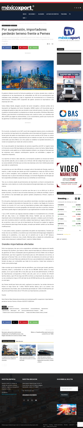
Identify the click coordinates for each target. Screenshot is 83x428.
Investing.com (66, 234)
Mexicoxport (13, 310)
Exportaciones (45, 308)
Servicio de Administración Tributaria (30, 310)
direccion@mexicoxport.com (9, 394)
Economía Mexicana (35, 308)
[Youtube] (80, 8)
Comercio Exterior (25, 308)
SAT (19, 310)
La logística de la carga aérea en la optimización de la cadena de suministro (10, 358)
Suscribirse (64, 394)
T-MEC (41, 310)
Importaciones (6, 310)
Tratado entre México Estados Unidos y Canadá (36, 312)
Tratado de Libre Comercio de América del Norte (13, 312)
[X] (78, 8)
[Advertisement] (28, 56)
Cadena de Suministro (14, 308)
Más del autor (19, 341)
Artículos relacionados (8, 341)
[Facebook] (75, 8)
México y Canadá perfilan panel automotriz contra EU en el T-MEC (42, 333)
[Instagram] (77, 8)
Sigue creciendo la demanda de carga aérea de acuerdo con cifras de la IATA (28, 358)
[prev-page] (3, 365)
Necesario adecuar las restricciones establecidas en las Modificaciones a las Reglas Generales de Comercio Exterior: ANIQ (14, 333)
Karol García (10, 306)
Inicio (3, 23)
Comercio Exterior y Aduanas (8, 355)
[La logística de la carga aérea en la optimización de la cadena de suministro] (10, 350)
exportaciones (14, 25)
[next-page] (5, 365)
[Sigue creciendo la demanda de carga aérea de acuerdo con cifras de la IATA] (28, 350)
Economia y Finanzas (10, 23)
